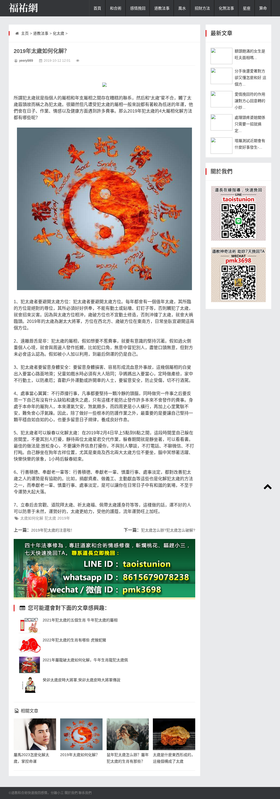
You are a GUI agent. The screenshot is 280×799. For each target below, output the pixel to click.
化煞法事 (226, 8)
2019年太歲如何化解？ (80, 755)
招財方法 (202, 8)
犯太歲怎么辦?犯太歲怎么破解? (168, 530)
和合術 (115, 8)
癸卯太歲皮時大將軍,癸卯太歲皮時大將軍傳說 (81, 680)
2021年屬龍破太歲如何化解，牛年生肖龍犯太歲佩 (85, 660)
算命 (263, 8)
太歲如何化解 (31, 518)
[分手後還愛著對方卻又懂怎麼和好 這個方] (221, 76)
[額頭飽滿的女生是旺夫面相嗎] (221, 56)
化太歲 (58, 33)
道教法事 (162, 8)
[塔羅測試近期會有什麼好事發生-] (221, 145)
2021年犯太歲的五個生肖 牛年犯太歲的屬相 (80, 620)
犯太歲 (50, 518)
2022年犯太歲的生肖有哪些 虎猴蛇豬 (74, 640)
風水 (182, 8)
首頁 (97, 8)
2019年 (63, 518)
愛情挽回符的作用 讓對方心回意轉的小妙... (250, 101)
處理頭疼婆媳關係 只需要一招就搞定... (250, 124)
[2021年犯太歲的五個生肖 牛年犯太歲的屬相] (29, 625)
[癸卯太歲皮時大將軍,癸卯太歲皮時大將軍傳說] (29, 685)
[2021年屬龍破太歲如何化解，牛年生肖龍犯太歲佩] (29, 665)
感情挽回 (137, 8)
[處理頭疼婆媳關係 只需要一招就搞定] (221, 122)
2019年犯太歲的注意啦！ (52, 530)
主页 (25, 33)
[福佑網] (36, 8)
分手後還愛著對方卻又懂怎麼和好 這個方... (250, 77)
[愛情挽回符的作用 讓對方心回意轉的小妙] (221, 99)
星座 (246, 8)
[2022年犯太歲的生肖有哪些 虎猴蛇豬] (29, 645)
